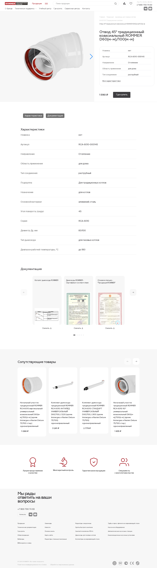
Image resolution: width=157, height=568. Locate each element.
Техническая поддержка (25, 8)
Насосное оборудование (116, 527)
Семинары (48, 523)
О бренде (8, 8)
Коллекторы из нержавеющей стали (87, 539)
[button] (91, 56)
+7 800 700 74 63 (144, 5)
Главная (102, 17)
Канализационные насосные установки (121, 535)
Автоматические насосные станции (120, 531)
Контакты (86, 8)
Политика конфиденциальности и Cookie (32, 564)
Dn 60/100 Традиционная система (111, 20)
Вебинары (21, 539)
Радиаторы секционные (83, 523)
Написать (22, 514)
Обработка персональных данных (62, 564)
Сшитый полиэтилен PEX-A (84, 531)
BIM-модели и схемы (24, 543)
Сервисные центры (72, 8)
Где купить (58, 8)
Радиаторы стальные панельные (56, 539)
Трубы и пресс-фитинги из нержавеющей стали (123, 523)
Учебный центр (45, 8)
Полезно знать (49, 531)
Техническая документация (27, 527)
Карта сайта (49, 535)
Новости (47, 527)
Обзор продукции (23, 535)
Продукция (110, 17)
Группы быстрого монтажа (84, 527)
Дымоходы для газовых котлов (125, 17)
